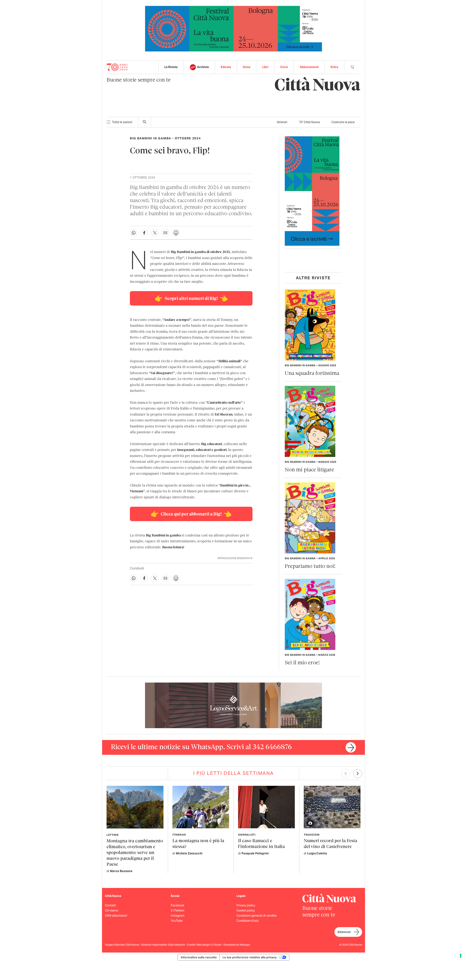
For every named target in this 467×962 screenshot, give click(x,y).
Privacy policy (245, 905)
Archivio (203, 67)
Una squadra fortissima (312, 373)
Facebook (177, 905)
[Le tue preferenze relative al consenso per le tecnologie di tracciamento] (460, 955)
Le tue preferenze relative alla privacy (250, 957)
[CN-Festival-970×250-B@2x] (233, 28)
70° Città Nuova (309, 122)
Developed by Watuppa (236, 944)
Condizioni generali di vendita (256, 915)
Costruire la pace (343, 122)
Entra (334, 67)
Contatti (110, 905)
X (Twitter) (177, 910)
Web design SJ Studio (209, 944)
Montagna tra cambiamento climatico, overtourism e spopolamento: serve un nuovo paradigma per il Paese (135, 853)
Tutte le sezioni (122, 122)
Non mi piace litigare (309, 470)
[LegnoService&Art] (233, 705)
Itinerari (282, 122)
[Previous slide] (345, 773)
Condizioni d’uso (247, 921)
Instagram (177, 915)
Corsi (284, 67)
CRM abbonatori (116, 915)
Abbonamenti (309, 67)
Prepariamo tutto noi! (310, 566)
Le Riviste (171, 67)
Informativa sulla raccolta (199, 957)
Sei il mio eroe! (302, 663)
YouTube (177, 921)
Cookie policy (245, 910)
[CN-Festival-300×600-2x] (312, 191)
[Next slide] (357, 773)
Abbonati (344, 932)
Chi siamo (111, 910)
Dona (246, 67)
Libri (265, 67)
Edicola (226, 67)
